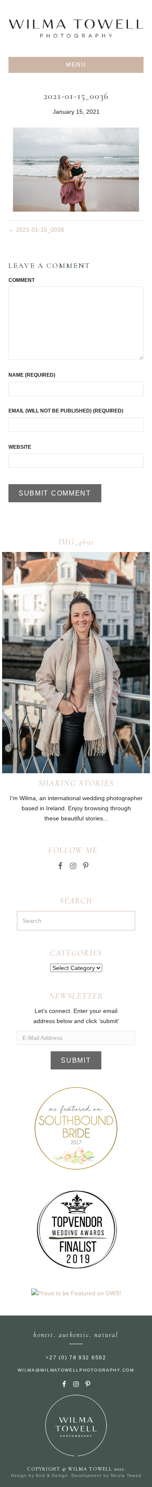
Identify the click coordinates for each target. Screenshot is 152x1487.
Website (19, 447)
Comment (21, 280)
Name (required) (31, 375)
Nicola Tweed (126, 1475)
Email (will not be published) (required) (65, 411)
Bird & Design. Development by (73, 1475)
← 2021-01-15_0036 (36, 229)
